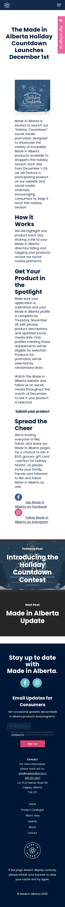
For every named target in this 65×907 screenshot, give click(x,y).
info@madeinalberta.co (32, 773)
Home (32, 804)
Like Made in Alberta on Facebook (31, 504)
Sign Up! (33, 744)
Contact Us (17, 734)
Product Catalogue (32, 809)
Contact (32, 832)
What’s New (32, 815)
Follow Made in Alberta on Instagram (31, 519)
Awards (32, 821)
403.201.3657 (32, 778)
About (32, 827)
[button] (59, 5)
